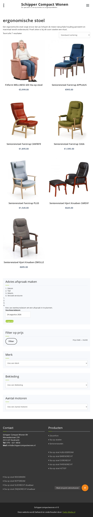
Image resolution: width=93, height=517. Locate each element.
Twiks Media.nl (68, 512)
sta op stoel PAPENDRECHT (61, 464)
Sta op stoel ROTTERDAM (14, 481)
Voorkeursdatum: (13, 310)
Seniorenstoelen (56, 443)
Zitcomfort (54, 435)
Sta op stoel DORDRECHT (60, 460)
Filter (11, 341)
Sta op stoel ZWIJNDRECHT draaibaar (19, 489)
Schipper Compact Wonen (44, 4)
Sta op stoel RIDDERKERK (14, 477)
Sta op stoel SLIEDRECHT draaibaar (19, 485)
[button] (85, 487)
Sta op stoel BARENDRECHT (61, 456)
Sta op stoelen (56, 439)
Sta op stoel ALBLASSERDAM (62, 452)
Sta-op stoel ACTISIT (58, 468)
